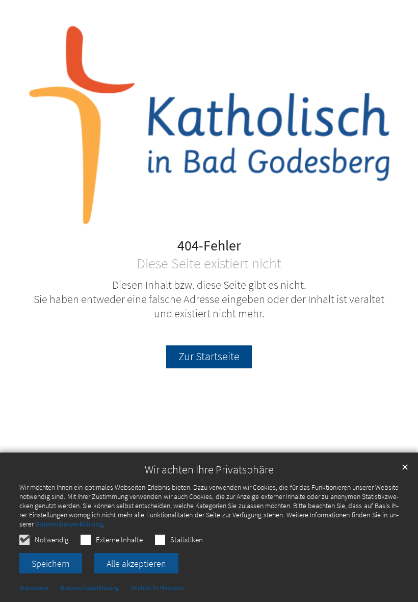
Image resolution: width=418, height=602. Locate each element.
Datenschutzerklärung (69, 524)
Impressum (33, 587)
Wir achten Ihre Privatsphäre (209, 469)
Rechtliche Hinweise (157, 587)
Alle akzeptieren (136, 563)
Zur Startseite (209, 356)
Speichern (51, 563)
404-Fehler (209, 246)
